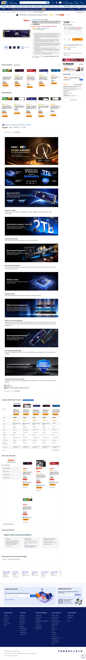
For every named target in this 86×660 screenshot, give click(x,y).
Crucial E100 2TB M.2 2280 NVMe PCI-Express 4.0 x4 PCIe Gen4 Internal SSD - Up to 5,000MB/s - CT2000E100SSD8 (55, 107)
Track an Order (6, 617)
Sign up (33, 595)
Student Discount (55, 636)
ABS (68, 619)
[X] (63, 651)
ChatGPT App (54, 634)
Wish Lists (21, 624)
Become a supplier (55, 615)
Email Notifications (23, 630)
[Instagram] (66, 651)
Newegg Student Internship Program (42, 621)
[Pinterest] (71, 651)
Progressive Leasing (55, 641)
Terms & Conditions (7, 653)
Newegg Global (70, 617)
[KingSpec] (27, 20)
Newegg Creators (55, 624)
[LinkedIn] (68, 651)
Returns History (22, 621)
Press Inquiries (38, 624)
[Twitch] (76, 651)
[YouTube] (74, 651)
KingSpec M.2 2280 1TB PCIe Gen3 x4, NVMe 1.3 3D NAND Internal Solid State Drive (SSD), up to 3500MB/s (43, 78)
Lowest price (39, 468)
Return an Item (6, 619)
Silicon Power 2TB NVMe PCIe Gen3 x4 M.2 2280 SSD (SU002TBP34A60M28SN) (43, 107)
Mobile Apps (54, 632)
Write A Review (73, 99)
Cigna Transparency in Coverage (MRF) (10, 655)
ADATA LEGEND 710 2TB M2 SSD (55, 78)
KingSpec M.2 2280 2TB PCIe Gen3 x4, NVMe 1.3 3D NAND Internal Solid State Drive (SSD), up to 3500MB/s (31, 107)
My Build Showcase (23, 628)
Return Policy (6, 621)
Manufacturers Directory (48, 543)
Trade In (53, 643)
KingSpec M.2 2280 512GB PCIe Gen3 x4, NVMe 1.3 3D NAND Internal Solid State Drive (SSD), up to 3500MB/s (36, 411)
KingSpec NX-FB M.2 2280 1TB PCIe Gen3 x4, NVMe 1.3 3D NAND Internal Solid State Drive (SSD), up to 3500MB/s (7, 78)
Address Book (22, 622)
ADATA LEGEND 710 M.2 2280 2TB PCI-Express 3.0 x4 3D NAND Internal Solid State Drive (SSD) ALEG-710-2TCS (56, 411)
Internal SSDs (23, 11)
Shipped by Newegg (27, 482)
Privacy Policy (13, 653)
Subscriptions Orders (23, 632)
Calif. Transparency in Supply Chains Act (30, 653)
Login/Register (22, 615)
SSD (18, 11)
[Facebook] (61, 651)
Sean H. (65, 97)
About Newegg (38, 615)
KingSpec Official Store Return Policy (31, 546)
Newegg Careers (39, 626)
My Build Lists (22, 626)
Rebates (53, 630)
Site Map (53, 626)
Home (3, 11)
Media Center (38, 619)
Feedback (18, 132)
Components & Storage (11, 11)
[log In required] (31, 461)
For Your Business (55, 619)
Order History (22, 619)
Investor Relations (39, 617)
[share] (31, 24)
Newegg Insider (38, 628)
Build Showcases (54, 640)
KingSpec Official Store (16, 424)
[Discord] (79, 651)
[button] (13, 2)
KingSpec (30, 11)
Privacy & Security (7, 622)
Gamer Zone (38, 622)
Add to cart (77, 39)
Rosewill (69, 621)
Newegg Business (71, 615)
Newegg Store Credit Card (56, 638)
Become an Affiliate (55, 622)
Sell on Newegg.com (55, 617)
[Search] (47, 3)
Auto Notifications (23, 634)
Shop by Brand (54, 628)
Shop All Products (17, 64)
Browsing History (23, 617)
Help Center (6, 615)
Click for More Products (8, 524)
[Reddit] (31, 27)
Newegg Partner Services (56, 621)
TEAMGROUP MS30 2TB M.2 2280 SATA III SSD (19, 107)
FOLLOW (81, 79)
